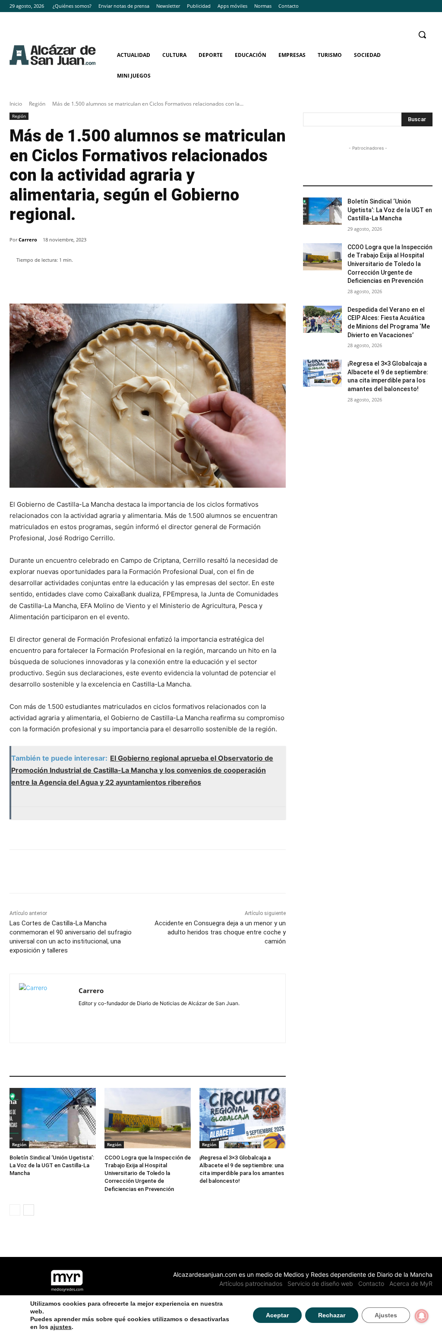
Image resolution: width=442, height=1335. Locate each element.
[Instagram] (415, 6)
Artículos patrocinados (250, 1283)
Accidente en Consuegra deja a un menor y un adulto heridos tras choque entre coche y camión (220, 932)
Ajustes (386, 1315)
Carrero (28, 239)
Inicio (15, 103)
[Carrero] (44, 1008)
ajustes (61, 1326)
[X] (428, 6)
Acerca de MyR (411, 1283)
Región (37, 103)
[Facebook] (404, 6)
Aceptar (277, 1315)
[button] (422, 34)
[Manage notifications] (422, 1316)
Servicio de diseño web (320, 1283)
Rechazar (331, 1315)
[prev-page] (14, 1210)
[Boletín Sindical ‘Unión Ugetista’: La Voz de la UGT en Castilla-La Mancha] (52, 1118)
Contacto (371, 1283)
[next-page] (28, 1210)
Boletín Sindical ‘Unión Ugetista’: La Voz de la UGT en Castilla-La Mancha (51, 1165)
